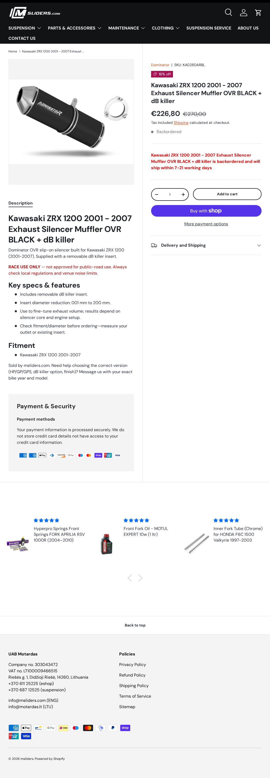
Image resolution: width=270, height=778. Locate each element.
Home (12, 51)
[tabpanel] (71, 297)
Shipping (181, 122)
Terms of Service (135, 696)
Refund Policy (132, 675)
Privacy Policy (132, 664)
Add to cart (227, 194)
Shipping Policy (134, 685)
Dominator (160, 64)
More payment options (206, 224)
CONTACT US (22, 38)
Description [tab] (20, 203)
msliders (27, 759)
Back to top (135, 625)
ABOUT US (248, 28)
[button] (258, 12)
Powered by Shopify (50, 759)
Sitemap (127, 706)
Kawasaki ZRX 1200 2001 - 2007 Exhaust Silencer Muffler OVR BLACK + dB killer (53, 51)
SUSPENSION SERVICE (208, 28)
